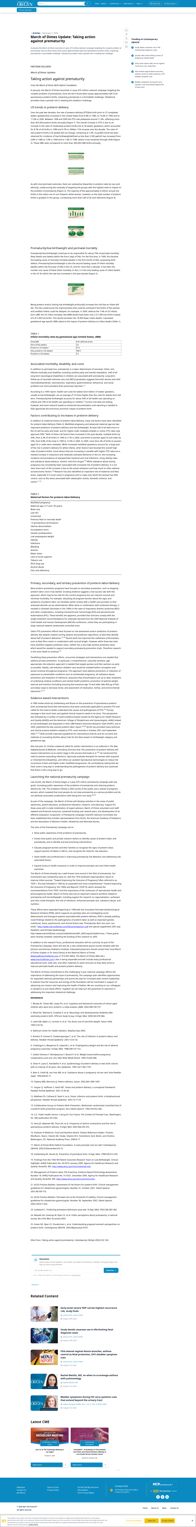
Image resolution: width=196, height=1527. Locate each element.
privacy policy (76, 1275)
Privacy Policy (53, 1490)
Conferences (114, 3)
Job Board (21, 1492)
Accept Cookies (167, 1521)
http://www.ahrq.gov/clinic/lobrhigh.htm (71, 1166)
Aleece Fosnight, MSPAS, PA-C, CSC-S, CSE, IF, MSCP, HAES (85, 1404)
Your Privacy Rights (86, 1492)
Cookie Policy (33, 1525)
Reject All (151, 1521)
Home (145, 1508)
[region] (98, 1521)
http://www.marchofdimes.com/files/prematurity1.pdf (63, 926)
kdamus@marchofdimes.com (44, 956)
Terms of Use (53, 1487)
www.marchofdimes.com (42, 959)
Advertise (21, 1487)
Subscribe (110, 1270)
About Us (155, 1508)
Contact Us (21, 1490)
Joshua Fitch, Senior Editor (73, 1315)
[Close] (192, 1520)
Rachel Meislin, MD (70, 1382)
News (97, 3)
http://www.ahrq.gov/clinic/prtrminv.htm (75, 1179)
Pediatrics (35, 1285)
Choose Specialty (25, 10)
